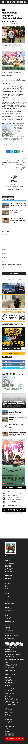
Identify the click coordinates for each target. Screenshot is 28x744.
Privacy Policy (8, 566)
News (3, 9)
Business (7, 585)
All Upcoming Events (9, 617)
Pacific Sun (7, 685)
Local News (7, 583)
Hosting (6, 662)
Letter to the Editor (9, 563)
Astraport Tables (9, 637)
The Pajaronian (8, 702)
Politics (6, 589)
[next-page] (5, 226)
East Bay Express (9, 679)
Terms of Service (9, 568)
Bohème (7, 711)
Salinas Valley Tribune (10, 701)
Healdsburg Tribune (9, 692)
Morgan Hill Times (9, 698)
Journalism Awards (9, 723)
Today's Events (8, 618)
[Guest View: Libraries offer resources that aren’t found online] (5, 426)
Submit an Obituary (9, 630)
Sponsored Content (9, 667)
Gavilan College (8, 611)
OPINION (7, 593)
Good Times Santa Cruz (10, 680)
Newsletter (7, 560)
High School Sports (9, 610)
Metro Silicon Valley (9, 682)
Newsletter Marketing (10, 670)
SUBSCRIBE (7, 555)
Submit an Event (9, 620)
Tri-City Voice (8, 704)
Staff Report (4, 23)
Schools (6, 588)
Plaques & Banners (9, 571)
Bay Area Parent (9, 709)
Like (23, 361)
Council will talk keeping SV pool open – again (8, 162)
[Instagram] (9, 734)
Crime (6, 586)
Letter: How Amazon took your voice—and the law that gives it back (14, 403)
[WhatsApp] (18, 151)
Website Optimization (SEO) (11, 664)
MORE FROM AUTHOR (8, 199)
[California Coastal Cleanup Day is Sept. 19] (5, 212)
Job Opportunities (9, 721)
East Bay (7, 714)
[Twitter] (11, 151)
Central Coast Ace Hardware (11, 635)
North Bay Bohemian (10, 683)
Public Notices (8, 578)
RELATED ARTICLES (7, 197)
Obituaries (7, 627)
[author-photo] (14, 178)
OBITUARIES (8, 625)
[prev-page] (3, 226)
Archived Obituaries (9, 628)
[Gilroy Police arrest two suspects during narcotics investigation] (5, 220)
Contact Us (7, 562)
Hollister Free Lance (9, 693)
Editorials (7, 596)
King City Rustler (9, 695)
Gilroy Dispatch (8, 690)
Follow (22, 364)
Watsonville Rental (9, 638)
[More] (22, 151)
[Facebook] (8, 151)
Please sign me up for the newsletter (11, 268)
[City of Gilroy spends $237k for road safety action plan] (5, 205)
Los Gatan (7, 696)
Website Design (8, 661)
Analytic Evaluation (9, 668)
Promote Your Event (9, 621)
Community (7, 595)
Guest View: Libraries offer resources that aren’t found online (16, 426)
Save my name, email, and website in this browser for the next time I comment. (12, 263)
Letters (6, 598)
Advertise (7, 577)
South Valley (8, 715)
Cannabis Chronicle (9, 712)
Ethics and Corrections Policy (12, 569)
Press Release (8, 565)
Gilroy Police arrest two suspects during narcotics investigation (17, 220)
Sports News (8, 608)
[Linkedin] (15, 151)
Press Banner (8, 699)
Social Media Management (11, 665)
